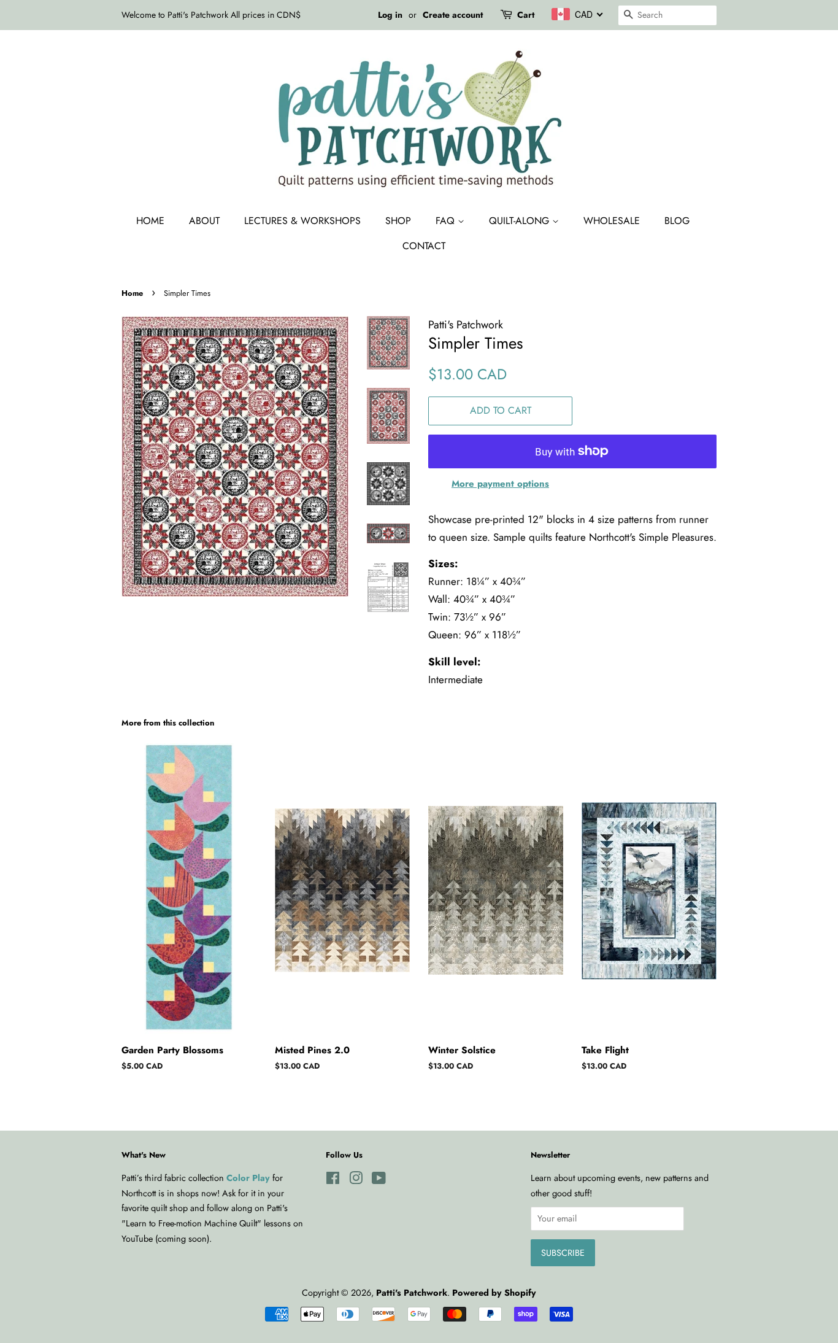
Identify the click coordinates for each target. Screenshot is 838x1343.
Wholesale (611, 221)
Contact (423, 246)
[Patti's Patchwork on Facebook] (333, 1180)
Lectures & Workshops (302, 221)
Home (150, 221)
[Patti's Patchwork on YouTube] (379, 1180)
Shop (398, 221)
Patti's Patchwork (411, 1293)
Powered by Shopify (494, 1293)
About (204, 221)
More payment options (500, 483)
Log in (390, 15)
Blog (677, 221)
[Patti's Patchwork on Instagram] (356, 1180)
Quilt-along (520, 221)
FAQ (447, 221)
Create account (453, 15)
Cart (525, 15)
